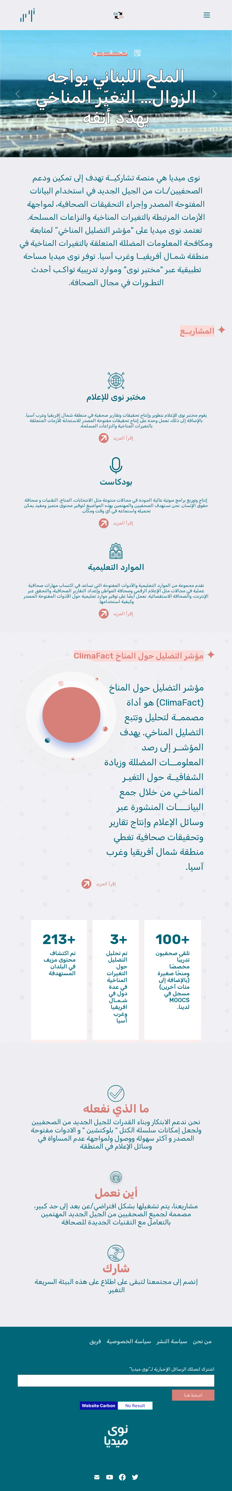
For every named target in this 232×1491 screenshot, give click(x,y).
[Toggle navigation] (206, 15)
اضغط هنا (193, 1395)
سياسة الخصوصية (129, 1341)
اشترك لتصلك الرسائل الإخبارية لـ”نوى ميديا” (171, 1369)
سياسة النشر (172, 1341)
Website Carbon (98, 1405)
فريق (95, 1341)
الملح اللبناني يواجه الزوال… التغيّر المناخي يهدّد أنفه (116, 97)
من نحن (202, 1341)
